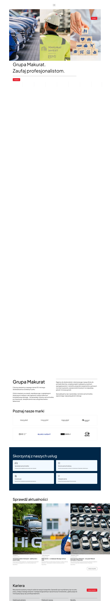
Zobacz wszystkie (92, 568)
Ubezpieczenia (62, 479)
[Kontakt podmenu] (60, 15)
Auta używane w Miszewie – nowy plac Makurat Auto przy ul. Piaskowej (82, 559)
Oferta (43, 555)
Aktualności (15, 555)
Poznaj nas (16, 79)
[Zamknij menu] (54, 5)
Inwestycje (18, 479)
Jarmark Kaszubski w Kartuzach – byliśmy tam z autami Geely (25, 559)
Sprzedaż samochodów (22, 466)
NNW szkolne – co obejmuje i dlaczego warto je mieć (54, 559)
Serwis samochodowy (64, 466)
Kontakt (94, 18)
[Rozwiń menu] (49, 18)
